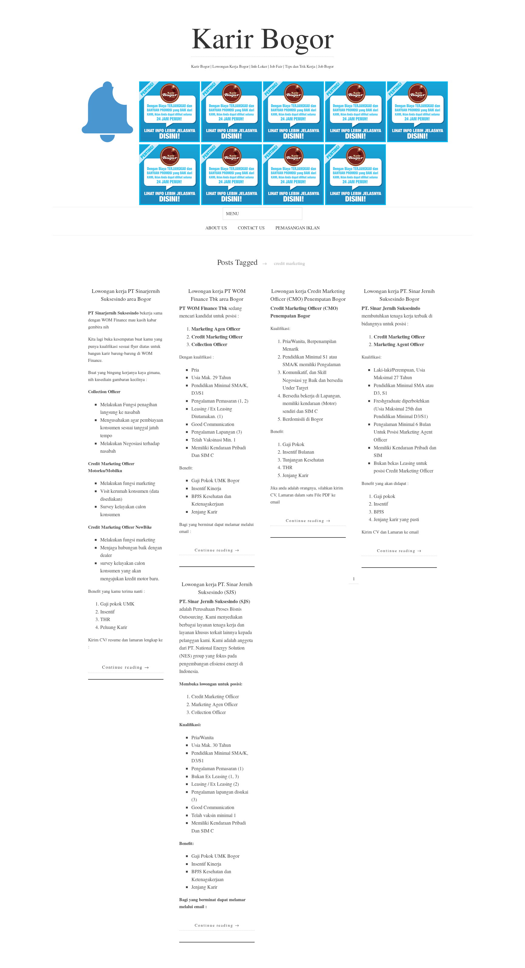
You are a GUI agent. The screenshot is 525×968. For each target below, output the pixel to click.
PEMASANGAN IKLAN (298, 228)
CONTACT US (251, 228)
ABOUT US (216, 228)
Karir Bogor (262, 37)
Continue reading (125, 667)
